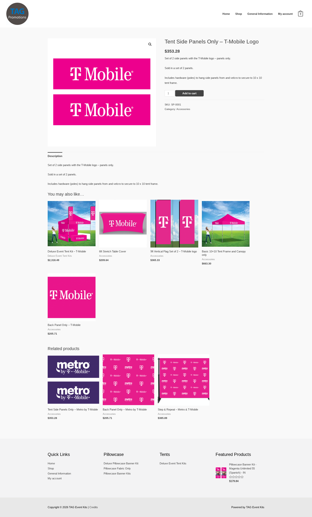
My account (285, 13)
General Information (260, 13)
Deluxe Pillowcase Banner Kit (121, 463)
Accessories (183, 109)
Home (226, 13)
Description (55, 156)
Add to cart (189, 93)
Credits (93, 507)
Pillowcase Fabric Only (117, 468)
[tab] (55, 156)
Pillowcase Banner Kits (117, 473)
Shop (238, 13)
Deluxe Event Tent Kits (173, 463)
